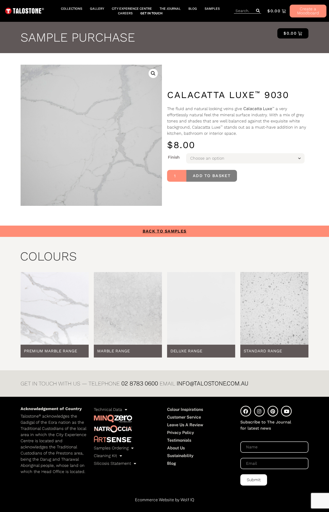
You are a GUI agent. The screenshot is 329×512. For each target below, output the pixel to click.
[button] (153, 73)
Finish (174, 157)
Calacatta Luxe (257, 108)
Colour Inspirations (185, 409)
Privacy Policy (180, 432)
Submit (254, 479)
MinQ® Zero (113, 418)
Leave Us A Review (185, 424)
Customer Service (184, 417)
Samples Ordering (111, 448)
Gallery (97, 9)
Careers (125, 13)
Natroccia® (113, 429)
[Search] (257, 10)
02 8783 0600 (139, 383)
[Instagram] (259, 411)
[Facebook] (245, 411)
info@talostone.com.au (212, 383)
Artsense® (113, 439)
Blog (192, 9)
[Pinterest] (273, 411)
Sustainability (180, 455)
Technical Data (108, 409)
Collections (71, 9)
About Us (176, 448)
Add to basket (212, 175)
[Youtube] (286, 411)
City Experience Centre (132, 9)
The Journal (170, 9)
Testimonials (179, 440)
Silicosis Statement (112, 463)
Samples (212, 9)
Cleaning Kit (105, 455)
